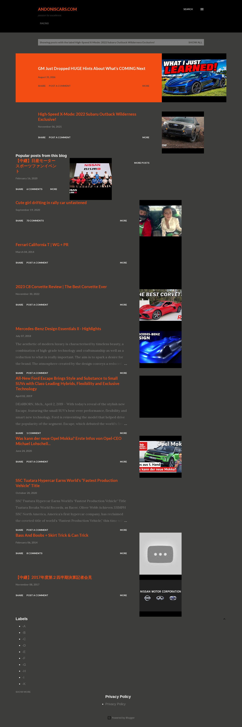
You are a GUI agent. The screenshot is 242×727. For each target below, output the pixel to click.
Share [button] (42, 85)
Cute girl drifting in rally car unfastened (51, 202)
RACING (44, 23)
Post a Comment (60, 85)
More (145, 85)
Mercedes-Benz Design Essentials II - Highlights (58, 328)
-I (23, 677)
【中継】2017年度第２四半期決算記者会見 (54, 577)
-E (24, 652)
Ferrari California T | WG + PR (42, 244)
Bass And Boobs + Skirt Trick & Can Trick (52, 535)
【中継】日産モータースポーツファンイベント (36, 165)
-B (24, 632)
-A (24, 626)
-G (24, 664)
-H (24, 671)
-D (24, 645)
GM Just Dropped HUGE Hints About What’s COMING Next (91, 68)
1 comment (34, 433)
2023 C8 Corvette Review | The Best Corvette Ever (61, 286)
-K (24, 684)
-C (24, 639)
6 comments (34, 189)
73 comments (35, 220)
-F (23, 658)
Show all (195, 42)
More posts (141, 162)
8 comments (34, 553)
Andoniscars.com (57, 9)
